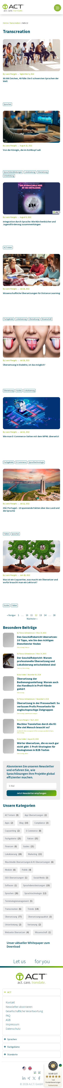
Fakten (6, 534)
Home (5, 23)
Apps (7, 822)
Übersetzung (43, 172)
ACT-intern (8, 247)
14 (45, 615)
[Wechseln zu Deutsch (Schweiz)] (35, 1072)
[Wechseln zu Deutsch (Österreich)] (39, 1072)
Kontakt (10, 1002)
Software (9, 885)
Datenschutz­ (13, 1028)
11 (31, 615)
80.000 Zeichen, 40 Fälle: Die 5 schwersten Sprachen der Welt (31, 80)
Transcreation (15, 23)
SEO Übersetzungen (14, 877)
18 (54, 615)
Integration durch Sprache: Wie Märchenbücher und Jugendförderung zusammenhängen (29, 223)
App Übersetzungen (34, 815)
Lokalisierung (30, 172)
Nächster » (32, 618)
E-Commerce (21, 462)
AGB (8, 1020)
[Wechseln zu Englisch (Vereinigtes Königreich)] (30, 1068)
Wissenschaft (47, 319)
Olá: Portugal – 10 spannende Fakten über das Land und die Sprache (31, 509)
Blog (21, 822)
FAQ (8, 1015)
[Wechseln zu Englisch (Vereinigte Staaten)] (24, 1068)
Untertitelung (9, 176)
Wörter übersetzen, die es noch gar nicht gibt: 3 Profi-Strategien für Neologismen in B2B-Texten (38, 746)
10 (27, 615)
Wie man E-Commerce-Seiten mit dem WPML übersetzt (31, 436)
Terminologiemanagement (17, 901)
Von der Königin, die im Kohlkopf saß (22, 149)
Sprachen (7, 104)
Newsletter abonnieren (19, 1007)
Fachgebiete (8, 319)
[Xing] (29, 1078)
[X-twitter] (34, 1078)
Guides (19, 390)
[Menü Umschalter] (57, 7)
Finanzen (27, 647)
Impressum (12, 1024)
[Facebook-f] (39, 1078)
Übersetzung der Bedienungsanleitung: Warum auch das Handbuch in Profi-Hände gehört (37, 684)
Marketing (32, 854)
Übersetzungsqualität (38, 916)
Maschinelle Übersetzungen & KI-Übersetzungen (30, 731)
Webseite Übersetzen (15, 932)
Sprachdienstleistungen (13, 172)
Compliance (39, 822)
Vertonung (32, 924)
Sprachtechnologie (36, 462)
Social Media (39, 877)
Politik (25, 869)
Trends (31, 909)
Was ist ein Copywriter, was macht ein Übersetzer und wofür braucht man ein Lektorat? (30, 581)
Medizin (8, 869)
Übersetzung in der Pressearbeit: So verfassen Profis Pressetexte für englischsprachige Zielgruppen (38, 706)
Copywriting (10, 830)
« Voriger (11, 615)
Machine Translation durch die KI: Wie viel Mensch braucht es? (36, 725)
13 (40, 615)
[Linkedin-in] (24, 1078)
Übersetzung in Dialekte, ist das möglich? (24, 364)
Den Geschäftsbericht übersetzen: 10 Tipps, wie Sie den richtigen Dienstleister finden (37, 640)
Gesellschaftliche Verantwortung (24, 1011)
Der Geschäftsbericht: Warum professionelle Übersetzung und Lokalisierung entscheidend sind (36, 661)
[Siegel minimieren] (60, 1065)
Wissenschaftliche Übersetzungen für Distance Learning (31, 293)
